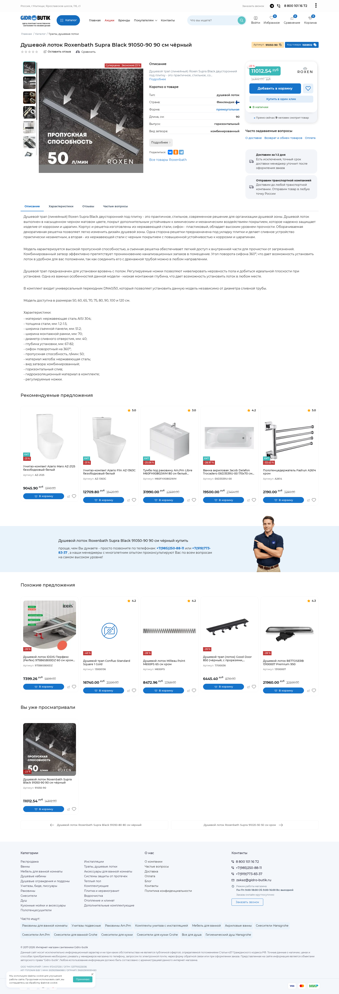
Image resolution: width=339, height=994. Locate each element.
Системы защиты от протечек (105, 876)
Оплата (310, 138)
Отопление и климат (99, 900)
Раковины (28, 891)
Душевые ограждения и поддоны (45, 881)
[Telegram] (181, 152)
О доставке (253, 138)
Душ (24, 900)
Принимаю (82, 979)
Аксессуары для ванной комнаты (108, 871)
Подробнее (157, 79)
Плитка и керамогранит (101, 891)
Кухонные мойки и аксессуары (43, 905)
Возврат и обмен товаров (283, 138)
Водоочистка (93, 896)
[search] (242, 20)
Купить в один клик (281, 99)
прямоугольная (227, 109)
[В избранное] (308, 88)
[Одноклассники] (175, 152)
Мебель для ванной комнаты (42, 871)
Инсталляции (94, 861)
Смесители (29, 896)
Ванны (25, 866)
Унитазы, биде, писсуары (39, 886)
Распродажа (30, 861)
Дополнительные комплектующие (109, 905)
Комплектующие (96, 886)
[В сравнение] (68, 496)
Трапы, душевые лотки (100, 866)
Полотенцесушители (36, 910)
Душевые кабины (33, 876)
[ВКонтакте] (170, 152)
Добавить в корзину (275, 88)
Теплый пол (92, 881)
